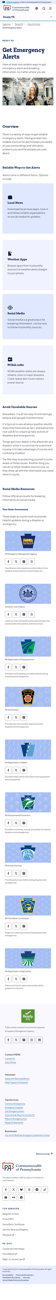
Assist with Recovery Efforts (17, 1078)
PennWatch (8, 1254)
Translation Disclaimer (11, 1277)
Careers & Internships (13, 1248)
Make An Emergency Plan (16, 1119)
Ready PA (8, 16)
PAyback (7, 1235)
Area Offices (10, 1062)
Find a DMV (8, 1219)
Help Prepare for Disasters (16, 1082)
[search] (44, 8)
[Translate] (37, 8)
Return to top (43, 1154)
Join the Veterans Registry (15, 1229)
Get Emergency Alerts (14, 1111)
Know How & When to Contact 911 (20, 1115)
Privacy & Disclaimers (25, 1275)
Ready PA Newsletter (14, 1122)
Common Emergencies (15, 1104)
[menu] (50, 8)
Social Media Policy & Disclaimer (15, 1280)
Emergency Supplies (14, 1107)
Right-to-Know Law (12, 1259)
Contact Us (10, 1058)
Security (26, 1277)
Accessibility (7, 1275)
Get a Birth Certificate (13, 1224)
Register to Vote (10, 1214)
